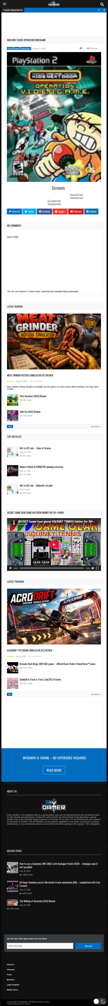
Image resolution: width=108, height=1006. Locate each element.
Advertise (11, 970)
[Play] (10, 568)
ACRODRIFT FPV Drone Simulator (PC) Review (29, 650)
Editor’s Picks (14, 851)
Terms (9, 975)
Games (16, 48)
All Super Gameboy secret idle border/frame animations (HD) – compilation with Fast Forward (60, 884)
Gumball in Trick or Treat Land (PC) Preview (40, 679)
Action (10, 48)
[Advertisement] (55, 21)
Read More (54, 770)
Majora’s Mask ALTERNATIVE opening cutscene (41, 448)
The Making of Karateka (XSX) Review (37, 901)
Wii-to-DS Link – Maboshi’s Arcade (36, 467)
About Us (10, 965)
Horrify (28, 1003)
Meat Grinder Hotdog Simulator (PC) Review (30, 375)
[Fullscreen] (97, 568)
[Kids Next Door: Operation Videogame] (54, 117)
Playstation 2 (26, 48)
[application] (54, 544)
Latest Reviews (15, 306)
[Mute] (92, 568)
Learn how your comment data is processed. (59, 291)
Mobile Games (12, 990)
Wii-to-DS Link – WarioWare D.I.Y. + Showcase (41, 485)
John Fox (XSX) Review (30, 411)
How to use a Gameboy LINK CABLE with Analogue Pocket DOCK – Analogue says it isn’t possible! (59, 865)
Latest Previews (15, 581)
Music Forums (19, 1003)
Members (10, 980)
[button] (100, 1001)
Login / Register (13, 985)
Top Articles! (14, 436)
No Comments (36, 381)
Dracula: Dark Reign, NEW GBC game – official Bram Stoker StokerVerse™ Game (57, 664)
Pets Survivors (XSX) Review (33, 396)
